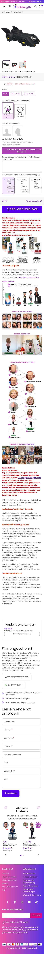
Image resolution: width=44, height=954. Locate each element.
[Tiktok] (36, 902)
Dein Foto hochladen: (10, 123)
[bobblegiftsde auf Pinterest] (14, 902)
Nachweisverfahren (30, 886)
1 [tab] (20, 855)
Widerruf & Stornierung (32, 895)
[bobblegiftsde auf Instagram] (22, 902)
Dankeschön (18, 12)
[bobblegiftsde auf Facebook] (7, 902)
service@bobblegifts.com (29, 478)
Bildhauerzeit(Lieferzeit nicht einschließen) (22, 175)
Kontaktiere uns (29, 873)
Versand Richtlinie (30, 877)
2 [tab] (23, 855)
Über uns (5, 873)
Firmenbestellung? (34, 201)
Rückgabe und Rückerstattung (29, 881)
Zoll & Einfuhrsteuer (10, 887)
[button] (11, 77)
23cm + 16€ (29, 93)
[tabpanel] (12, 837)
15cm (5, 93)
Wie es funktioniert (9, 880)
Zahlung (5, 883)
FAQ (3, 890)
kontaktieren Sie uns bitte (28, 277)
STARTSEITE (6, 12)
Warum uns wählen (9, 877)
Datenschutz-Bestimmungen (29, 890)
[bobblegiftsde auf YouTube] (29, 902)
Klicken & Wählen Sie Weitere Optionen (21, 150)
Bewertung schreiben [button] (22, 634)
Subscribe (36, 915)
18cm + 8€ (15, 93)
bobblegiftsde (32, 948)
